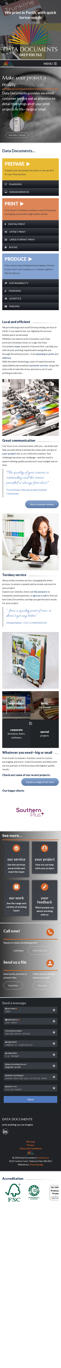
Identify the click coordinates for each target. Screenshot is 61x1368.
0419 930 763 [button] (40, 950)
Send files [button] (13, 985)
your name (11, 1008)
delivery (6, 357)
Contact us (43, 1157)
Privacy (30, 1145)
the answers (40, 591)
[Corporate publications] (16, 734)
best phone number (14, 1031)
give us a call (39, 595)
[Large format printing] (16, 705)
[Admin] (30, 1152)
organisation (12, 1042)
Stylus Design (36, 1164)
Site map (30, 1141)
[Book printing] (44, 705)
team (17, 346)
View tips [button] (42, 985)
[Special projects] (44, 734)
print (51, 353)
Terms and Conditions (30, 1148)
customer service (38, 365)
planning (40, 353)
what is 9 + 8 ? (11, 1086)
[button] (30, 184)
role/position (12, 1053)
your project (9, 453)
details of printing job (15, 1075)
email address (12, 1020)
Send (30, 1099)
